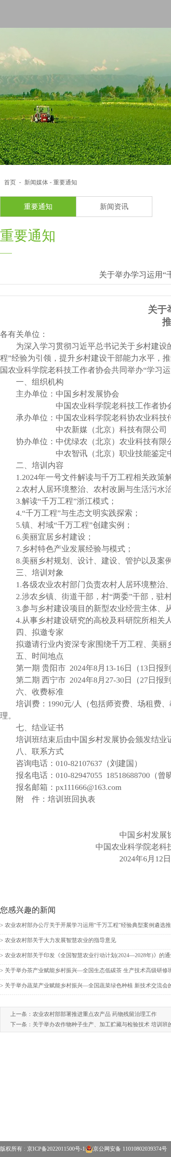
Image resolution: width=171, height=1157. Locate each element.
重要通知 (65, 182)
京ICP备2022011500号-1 (56, 1149)
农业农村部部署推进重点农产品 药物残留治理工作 (95, 1014)
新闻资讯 (114, 207)
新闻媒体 (36, 182)
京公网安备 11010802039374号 (130, 1149)
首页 (10, 182)
